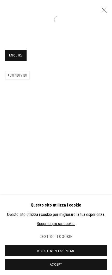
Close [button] (103, 12)
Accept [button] (56, 264)
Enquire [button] (16, 55)
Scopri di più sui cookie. (56, 223)
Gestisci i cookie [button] (56, 236)
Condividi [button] (18, 75)
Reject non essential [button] (56, 251)
